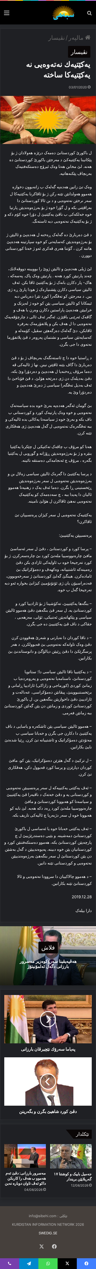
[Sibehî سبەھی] (64, 13)
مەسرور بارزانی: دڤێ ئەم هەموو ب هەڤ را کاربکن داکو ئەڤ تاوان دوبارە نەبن (25, 1178)
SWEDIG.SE (48, 1233)
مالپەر (77, 37)
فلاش (48, 947)
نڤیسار (56, 37)
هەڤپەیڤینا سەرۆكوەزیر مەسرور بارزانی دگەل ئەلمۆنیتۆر (48, 963)
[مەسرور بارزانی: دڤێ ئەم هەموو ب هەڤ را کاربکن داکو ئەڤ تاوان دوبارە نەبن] (25, 1156)
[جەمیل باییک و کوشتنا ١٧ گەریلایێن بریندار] (71, 1156)
